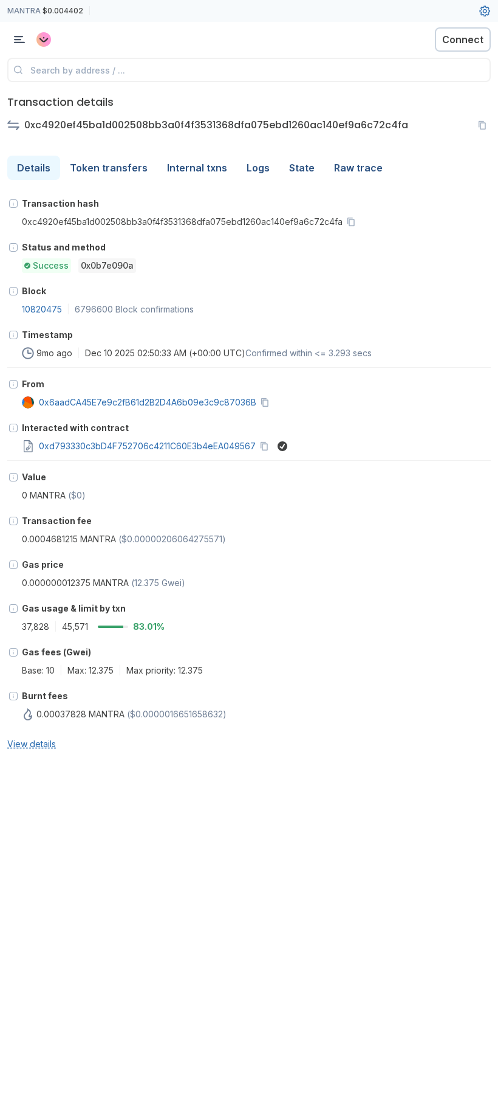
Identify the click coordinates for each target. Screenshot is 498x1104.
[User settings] (485, 11)
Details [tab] (33, 168)
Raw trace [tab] (358, 168)
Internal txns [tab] (197, 168)
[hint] (13, 204)
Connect (462, 39)
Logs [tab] (258, 168)
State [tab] (302, 168)
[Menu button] (19, 39)
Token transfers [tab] (109, 168)
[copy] (485, 125)
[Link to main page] (72, 39)
